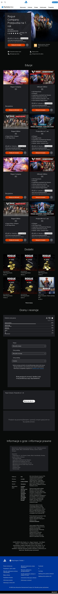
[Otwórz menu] (1, 2)
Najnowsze (23, 7)
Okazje (36, 7)
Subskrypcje (43, 7)
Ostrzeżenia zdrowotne (34, 521)
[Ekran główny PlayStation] (26, 2)
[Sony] (54, 593)
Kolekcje (30, 7)
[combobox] (29, 346)
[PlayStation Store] (7, 7)
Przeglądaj (51, 7)
